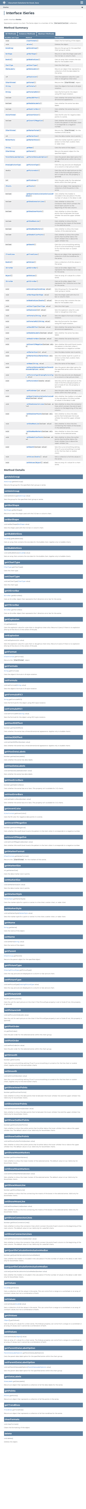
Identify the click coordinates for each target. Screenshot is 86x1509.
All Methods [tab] (10, 34)
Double (8, 59)
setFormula (31, 316)
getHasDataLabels (33, 103)
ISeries (6, 7)
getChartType (32, 65)
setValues (30, 457)
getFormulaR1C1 (32, 92)
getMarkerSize (32, 136)
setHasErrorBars (33, 339)
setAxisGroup (32, 289)
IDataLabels (10, 69)
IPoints (8, 186)
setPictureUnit (32, 381)
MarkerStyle (10, 140)
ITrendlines (10, 254)
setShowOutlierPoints (35, 437)
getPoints (30, 186)
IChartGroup (10, 151)
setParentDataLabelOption (37, 367)
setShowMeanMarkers (34, 431)
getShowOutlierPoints (35, 235)
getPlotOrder (32, 180)
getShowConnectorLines (35, 201)
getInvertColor (32, 115)
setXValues (31, 462)
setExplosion (32, 310)
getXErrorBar (32, 268)
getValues (30, 262)
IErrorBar (9, 268)
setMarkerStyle (32, 356)
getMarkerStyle (32, 140)
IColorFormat (11, 115)
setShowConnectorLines (35, 404)
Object (8, 276)
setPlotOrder (32, 391)
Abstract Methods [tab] (46, 34)
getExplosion (32, 77)
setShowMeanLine (33, 424)
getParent (30, 151)
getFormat (30, 82)
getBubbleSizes (32, 59)
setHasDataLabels (33, 333)
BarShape (9, 54)
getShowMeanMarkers (34, 229)
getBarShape (31, 54)
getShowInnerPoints (34, 211)
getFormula (31, 86)
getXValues (31, 276)
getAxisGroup (32, 48)
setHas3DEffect (32, 327)
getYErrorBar (32, 281)
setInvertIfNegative (34, 344)
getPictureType (32, 165)
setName (29, 363)
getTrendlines (32, 254)
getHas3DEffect (32, 98)
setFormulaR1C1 (32, 321)
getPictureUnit (32, 170)
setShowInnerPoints (34, 414)
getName (29, 148)
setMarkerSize (32, 352)
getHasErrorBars (33, 109)
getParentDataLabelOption (37, 157)
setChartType (32, 306)
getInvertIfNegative (34, 121)
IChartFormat (11, 82)
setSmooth (30, 447)
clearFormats (32, 41)
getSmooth (30, 244)
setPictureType (32, 375)
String (8, 86)
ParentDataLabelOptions (15, 157)
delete (29, 44)
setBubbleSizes (32, 300)
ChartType (9, 65)
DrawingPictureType (13, 165)
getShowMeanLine (33, 221)
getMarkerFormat (33, 130)
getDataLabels (32, 69)
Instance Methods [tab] (27, 34)
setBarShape (31, 295)
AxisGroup (9, 48)
